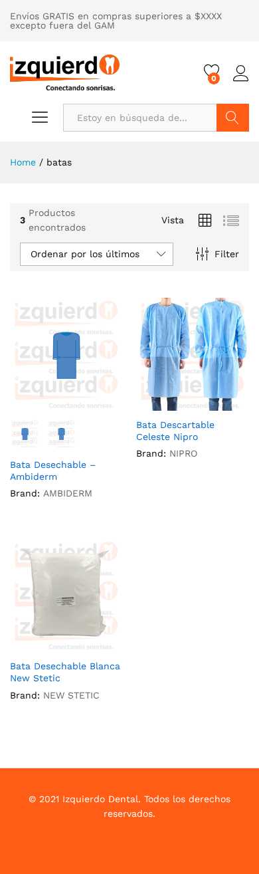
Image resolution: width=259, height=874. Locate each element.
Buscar (232, 118)
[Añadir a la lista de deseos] (79, 402)
